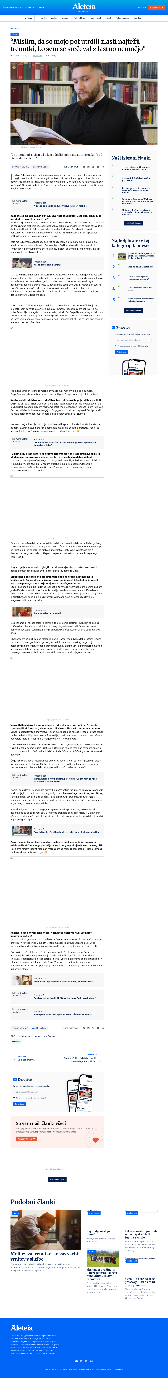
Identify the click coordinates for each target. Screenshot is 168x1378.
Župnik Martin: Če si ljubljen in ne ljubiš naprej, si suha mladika (66, 832)
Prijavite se (19, 1104)
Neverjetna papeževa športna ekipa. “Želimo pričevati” (63, 1014)
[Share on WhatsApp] (103, 167)
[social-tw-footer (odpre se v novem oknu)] (86, 1361)
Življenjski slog (79, 18)
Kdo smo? (73, 1369)
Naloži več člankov (133, 223)
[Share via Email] (98, 167)
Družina (137, 18)
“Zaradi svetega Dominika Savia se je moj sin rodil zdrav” (63, 981)
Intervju (65, 18)
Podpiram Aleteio (25, 1139)
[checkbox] (14, 1098)
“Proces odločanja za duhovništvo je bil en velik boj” (61, 206)
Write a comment (57, 1179)
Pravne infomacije (86, 1369)
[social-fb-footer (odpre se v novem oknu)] (81, 1361)
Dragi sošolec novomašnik (47, 613)
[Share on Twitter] (93, 167)
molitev (16, 1213)
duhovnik (16, 1041)
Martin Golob (96, 18)
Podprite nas (155, 7)
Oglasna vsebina (122, 18)
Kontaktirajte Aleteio (104, 1369)
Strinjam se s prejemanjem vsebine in (31, 1098)
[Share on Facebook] (84, 167)
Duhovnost (15, 28)
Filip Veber (37, 55)
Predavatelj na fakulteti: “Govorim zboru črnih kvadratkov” (65, 998)
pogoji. (43, 1098)
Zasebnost (118, 1369)
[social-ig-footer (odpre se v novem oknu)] (91, 1361)
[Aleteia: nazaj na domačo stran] (84, 6)
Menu (29, 18)
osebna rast (132, 1213)
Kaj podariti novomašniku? (48, 264)
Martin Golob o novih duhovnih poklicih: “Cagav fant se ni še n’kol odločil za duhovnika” (65, 780)
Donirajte (63, 1369)
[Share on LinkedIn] (88, 167)
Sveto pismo (94, 1213)
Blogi (109, 18)
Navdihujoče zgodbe (48, 18)
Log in (65, 1169)
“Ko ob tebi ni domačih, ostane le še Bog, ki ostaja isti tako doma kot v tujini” (65, 443)
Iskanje (41, 7)
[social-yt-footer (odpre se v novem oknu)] (76, 1361)
